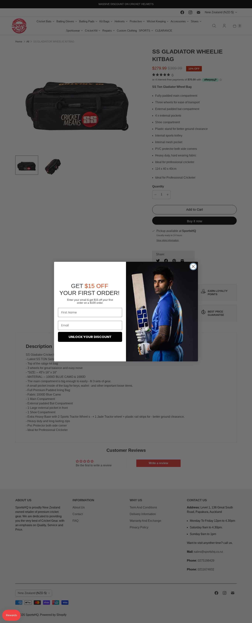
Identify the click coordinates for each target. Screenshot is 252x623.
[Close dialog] (193, 266)
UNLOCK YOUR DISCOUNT (90, 336)
